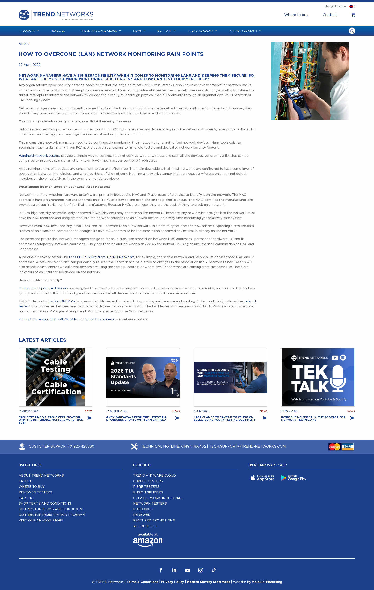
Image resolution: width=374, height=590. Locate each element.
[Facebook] (160, 570)
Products (27, 31)
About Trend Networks (41, 475)
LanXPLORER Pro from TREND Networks (101, 257)
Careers (26, 498)
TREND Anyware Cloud (154, 475)
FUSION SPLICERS (148, 492)
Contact (330, 15)
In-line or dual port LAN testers (43, 288)
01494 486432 (193, 446)
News (137, 31)
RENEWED (142, 514)
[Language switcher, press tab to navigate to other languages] (351, 6)
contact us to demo (100, 319)
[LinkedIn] (174, 570)
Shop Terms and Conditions (45, 503)
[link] (353, 15)
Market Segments (243, 31)
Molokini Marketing (267, 582)
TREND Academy (200, 31)
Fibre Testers (146, 486)
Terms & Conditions (142, 582)
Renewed (58, 31)
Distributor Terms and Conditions (51, 509)
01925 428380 (82, 446)
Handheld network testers (39, 155)
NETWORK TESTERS (150, 503)
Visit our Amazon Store (41, 520)
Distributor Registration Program (52, 514)
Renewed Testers (35, 492)
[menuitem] (296, 15)
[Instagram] (200, 570)
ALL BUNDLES (145, 526)
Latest (25, 481)
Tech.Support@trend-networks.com (247, 446)
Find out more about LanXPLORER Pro (49, 319)
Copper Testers (148, 481)
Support (165, 31)
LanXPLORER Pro (62, 301)
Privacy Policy (172, 582)
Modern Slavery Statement (208, 582)
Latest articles (42, 340)
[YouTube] (187, 570)
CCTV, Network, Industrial (158, 498)
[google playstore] (294, 477)
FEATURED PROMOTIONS (154, 520)
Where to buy (296, 15)
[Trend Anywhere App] (263, 477)
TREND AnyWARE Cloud (98, 31)
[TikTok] (213, 570)
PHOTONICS (143, 509)
